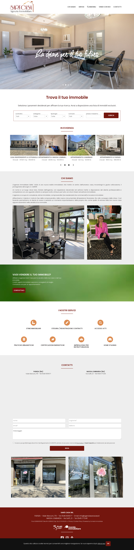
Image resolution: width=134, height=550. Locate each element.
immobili (92, 7)
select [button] (28, 116)
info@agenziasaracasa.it (89, 516)
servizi (81, 7)
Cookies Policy (78, 521)
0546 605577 (46, 374)
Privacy (71, 521)
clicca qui (101, 543)
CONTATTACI (19, 290)
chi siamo (71, 7)
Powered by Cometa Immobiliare (93, 521)
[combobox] (21, 116)
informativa (80, 443)
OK (108, 543)
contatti (117, 7)
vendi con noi (104, 7)
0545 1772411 (101, 374)
